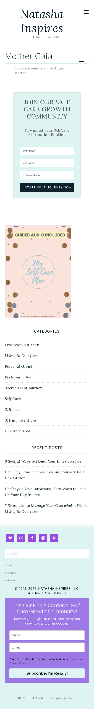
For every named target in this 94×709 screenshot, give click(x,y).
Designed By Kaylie (63, 698)
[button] (86, 12)
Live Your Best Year (22, 344)
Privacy (11, 573)
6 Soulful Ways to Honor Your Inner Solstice (43, 461)
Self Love (13, 409)
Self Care (13, 398)
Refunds (11, 580)
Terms (9, 565)
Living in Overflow (21, 355)
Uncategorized (18, 431)
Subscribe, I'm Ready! (47, 673)
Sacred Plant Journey (23, 388)
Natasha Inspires (42, 21)
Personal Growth (20, 366)
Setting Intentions (21, 420)
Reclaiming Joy (18, 377)
